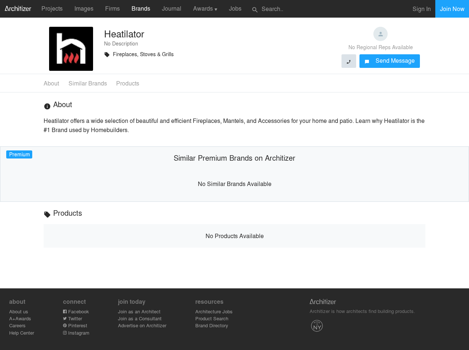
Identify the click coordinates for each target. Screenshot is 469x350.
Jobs (235, 8)
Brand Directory (211, 325)
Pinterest (77, 325)
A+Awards (20, 318)
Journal (171, 8)
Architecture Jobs (214, 311)
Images (83, 8)
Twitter (74, 318)
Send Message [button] (390, 60)
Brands (141, 8)
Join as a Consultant (140, 318)
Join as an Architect (139, 311)
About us (18, 311)
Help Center (21, 332)
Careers (17, 325)
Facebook (78, 311)
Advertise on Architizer (142, 325)
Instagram (78, 332)
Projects (52, 8)
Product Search (211, 318)
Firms (112, 8)
